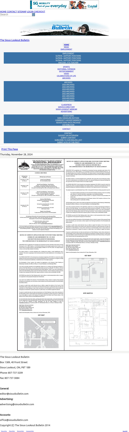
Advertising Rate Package (68, 122)
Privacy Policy (12, 431)
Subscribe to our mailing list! (68, 140)
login (30, 11)
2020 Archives (68, 98)
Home (3, 11)
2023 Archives (68, 91)
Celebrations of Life (66, 76)
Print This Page (9, 149)
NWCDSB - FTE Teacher (68, 62)
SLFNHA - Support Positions (68, 56)
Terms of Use (4, 431)
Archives (66, 78)
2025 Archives (68, 87)
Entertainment (66, 71)
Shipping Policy (20, 431)
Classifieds (66, 105)
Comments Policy (30, 431)
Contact (12, 11)
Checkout (39, 11)
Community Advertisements (68, 120)
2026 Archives (68, 84)
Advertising (66, 111)
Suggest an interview (68, 135)
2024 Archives (68, 89)
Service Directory (66, 107)
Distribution (68, 125)
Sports (66, 67)
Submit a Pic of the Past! (68, 142)
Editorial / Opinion (66, 69)
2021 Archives (68, 96)
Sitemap (21, 11)
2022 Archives (68, 94)
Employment (66, 49)
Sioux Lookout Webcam (66, 109)
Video (66, 73)
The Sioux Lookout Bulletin (14, 40)
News (66, 47)
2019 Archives (68, 100)
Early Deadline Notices (68, 118)
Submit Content (68, 138)
